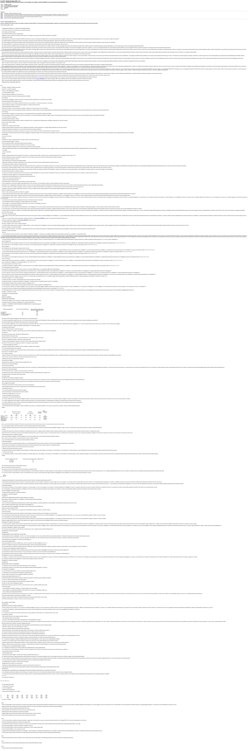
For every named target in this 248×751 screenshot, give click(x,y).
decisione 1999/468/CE (40, 78)
